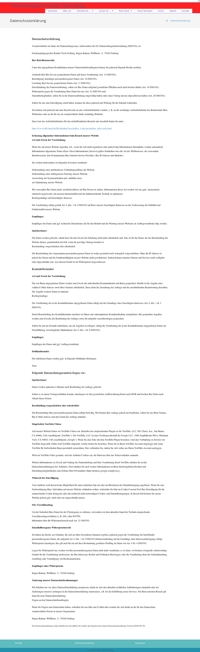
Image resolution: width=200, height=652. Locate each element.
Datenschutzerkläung (84, 643)
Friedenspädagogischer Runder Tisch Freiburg (47, 5)
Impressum (140, 643)
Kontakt (18, 643)
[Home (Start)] (167, 20)
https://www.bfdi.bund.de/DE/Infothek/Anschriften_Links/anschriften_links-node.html (72, 128)
